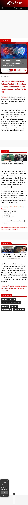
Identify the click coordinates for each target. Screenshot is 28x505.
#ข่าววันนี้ (12, 299)
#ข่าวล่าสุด (5, 299)
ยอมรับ (4, 492)
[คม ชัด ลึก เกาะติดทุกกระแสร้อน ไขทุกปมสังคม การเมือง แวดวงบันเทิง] (14, 3)
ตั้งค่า (4, 495)
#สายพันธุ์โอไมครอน (19, 310)
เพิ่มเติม (5, 489)
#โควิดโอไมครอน (6, 310)
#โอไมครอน (5, 306)
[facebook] (14, 8)
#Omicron (14, 306)
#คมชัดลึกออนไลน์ (7, 303)
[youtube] (19, 8)
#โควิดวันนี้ (17, 303)
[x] (16, 8)
